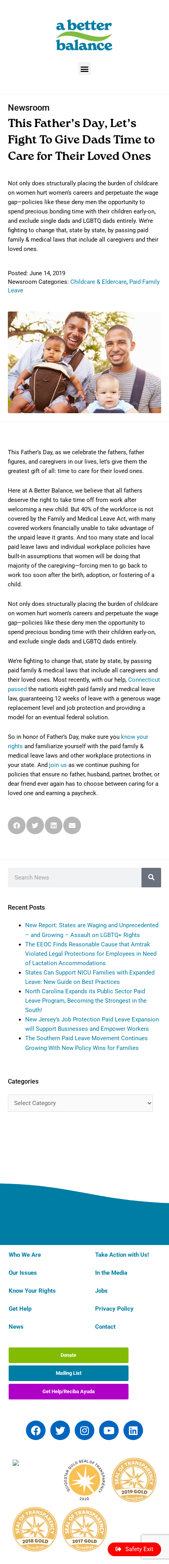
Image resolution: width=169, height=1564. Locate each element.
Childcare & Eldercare (98, 281)
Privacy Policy (114, 1308)
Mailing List (68, 1373)
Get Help (20, 1308)
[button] (84, 68)
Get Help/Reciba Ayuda (68, 1391)
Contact (105, 1326)
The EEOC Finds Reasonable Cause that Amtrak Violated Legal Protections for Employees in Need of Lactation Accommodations (90, 954)
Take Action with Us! (122, 1254)
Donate (68, 1355)
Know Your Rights (32, 1290)
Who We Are (25, 1254)
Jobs (101, 1290)
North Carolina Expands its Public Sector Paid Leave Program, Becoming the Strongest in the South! (86, 1001)
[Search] (151, 877)
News (16, 1326)
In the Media (111, 1272)
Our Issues (23, 1272)
